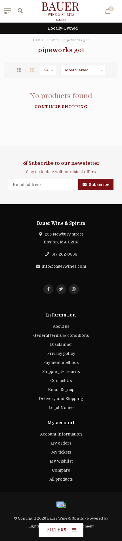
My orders (61, 443)
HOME (37, 40)
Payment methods (61, 362)
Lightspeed (38, 526)
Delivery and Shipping (61, 398)
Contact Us (61, 380)
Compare (61, 470)
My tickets (61, 452)
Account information (61, 434)
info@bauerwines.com (63, 266)
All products (61, 479)
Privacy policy (61, 353)
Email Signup (61, 389)
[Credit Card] (61, 505)
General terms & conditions (61, 335)
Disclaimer (61, 344)
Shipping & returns (61, 371)
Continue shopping (61, 106)
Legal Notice (61, 407)
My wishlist (61, 461)
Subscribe (98, 184)
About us (61, 326)
